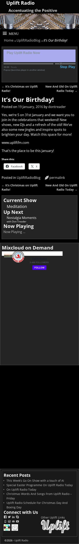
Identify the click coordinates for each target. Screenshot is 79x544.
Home (8, 40)
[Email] (13, 522)
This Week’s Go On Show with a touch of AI (35, 480)
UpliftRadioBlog (28, 40)
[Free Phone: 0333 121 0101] (5, 522)
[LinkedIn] (13, 517)
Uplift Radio (21, 540)
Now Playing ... (14, 232)
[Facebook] (5, 517)
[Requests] (7, 530)
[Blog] (9, 522)
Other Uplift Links (53, 517)
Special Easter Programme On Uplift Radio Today (39, 485)
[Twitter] (9, 517)
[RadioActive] (15, 530)
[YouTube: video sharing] (17, 522)
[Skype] (17, 517)
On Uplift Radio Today (21, 489)
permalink (57, 177)
